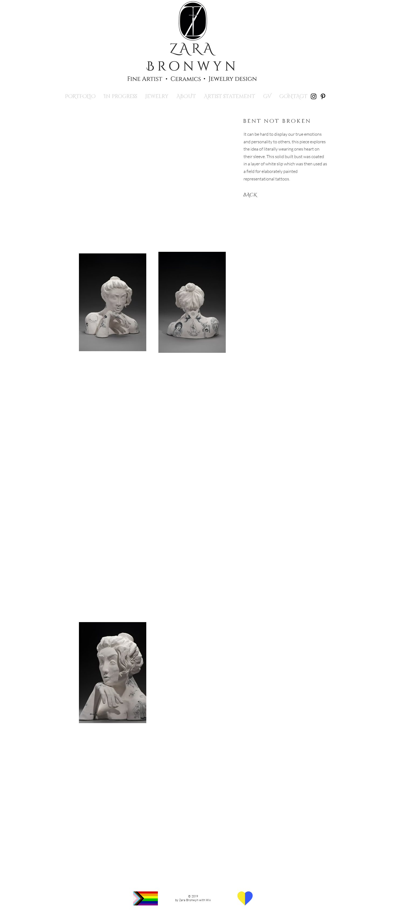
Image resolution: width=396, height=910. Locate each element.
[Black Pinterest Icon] (323, 96)
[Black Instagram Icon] (313, 96)
